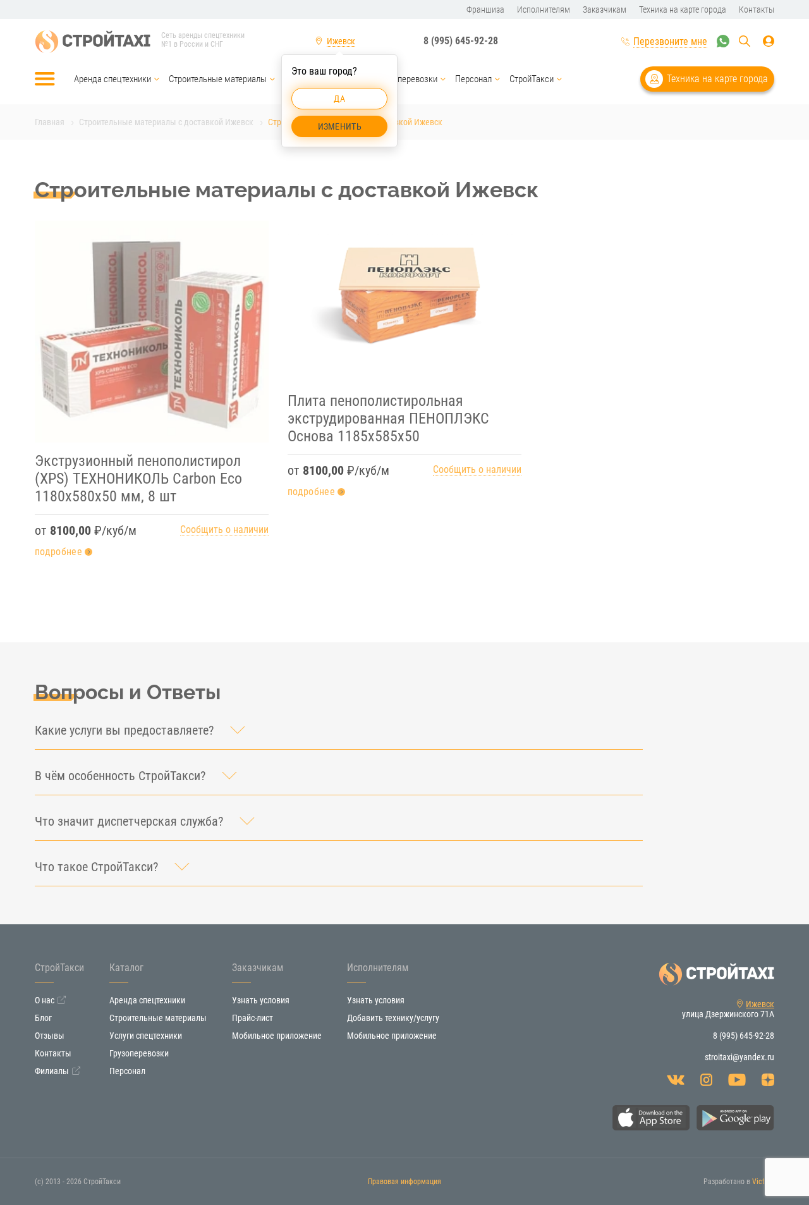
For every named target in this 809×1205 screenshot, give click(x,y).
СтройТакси (531, 79)
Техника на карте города (717, 79)
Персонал (473, 79)
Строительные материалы (218, 79)
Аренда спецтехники (112, 79)
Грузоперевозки (407, 79)
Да (339, 99)
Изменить (340, 126)
